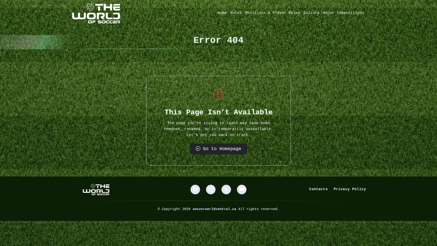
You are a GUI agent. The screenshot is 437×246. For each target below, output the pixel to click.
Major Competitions (343, 13)
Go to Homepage (220, 148)
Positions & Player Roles (272, 13)
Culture (312, 13)
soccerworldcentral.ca (214, 209)
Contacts (318, 189)
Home (222, 13)
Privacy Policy (350, 189)
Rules (236, 13)
